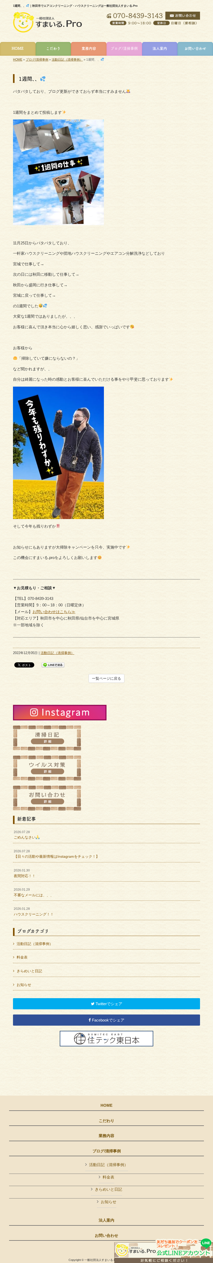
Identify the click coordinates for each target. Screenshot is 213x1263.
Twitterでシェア (108, 1004)
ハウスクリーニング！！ (34, 911)
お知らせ (24, 985)
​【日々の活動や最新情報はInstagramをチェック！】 (56, 854)
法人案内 (106, 1220)
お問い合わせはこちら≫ (53, 611)
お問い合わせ (106, 1235)
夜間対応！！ (25, 873)
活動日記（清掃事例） (67, 59)
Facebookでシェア (107, 1020)
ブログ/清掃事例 (37, 59)
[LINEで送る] (53, 664)
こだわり (106, 1121)
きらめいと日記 (29, 971)
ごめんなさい (25, 835)
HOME (17, 59)
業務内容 (106, 1136)
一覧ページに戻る (106, 678)
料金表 (22, 957)
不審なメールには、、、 (34, 892)
